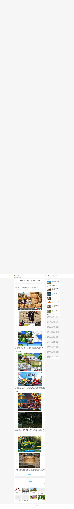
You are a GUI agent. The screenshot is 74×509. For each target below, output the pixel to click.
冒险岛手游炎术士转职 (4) (48, 347)
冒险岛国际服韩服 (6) (57, 327)
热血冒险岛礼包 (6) (57, 326)
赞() (30, 474)
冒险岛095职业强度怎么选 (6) (49, 325)
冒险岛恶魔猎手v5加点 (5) (53, 341)
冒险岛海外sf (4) (48, 352)
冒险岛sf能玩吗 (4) (53, 351)
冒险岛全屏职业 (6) (48, 326)
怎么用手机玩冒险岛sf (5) (57, 330)
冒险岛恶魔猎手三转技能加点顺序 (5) (48, 330)
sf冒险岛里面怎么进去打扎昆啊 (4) (53, 354)
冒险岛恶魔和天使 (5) (53, 332)
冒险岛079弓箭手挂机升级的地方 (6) (53, 327)
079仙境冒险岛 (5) (52, 334)
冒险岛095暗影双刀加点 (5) (53, 330)
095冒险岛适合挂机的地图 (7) (49, 321)
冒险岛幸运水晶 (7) (57, 317)
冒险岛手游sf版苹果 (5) (48, 342)
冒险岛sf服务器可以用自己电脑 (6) (53, 322)
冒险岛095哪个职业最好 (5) (57, 331)
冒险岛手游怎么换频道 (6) (57, 322)
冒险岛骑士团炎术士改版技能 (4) (57, 356)
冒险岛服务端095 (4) (49, 345)
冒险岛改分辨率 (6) (53, 326)
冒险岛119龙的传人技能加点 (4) (49, 346)
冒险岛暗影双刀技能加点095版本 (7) (57, 319)
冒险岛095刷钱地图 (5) (57, 339)
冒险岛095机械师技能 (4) (53, 355)
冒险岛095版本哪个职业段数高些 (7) (53, 319)
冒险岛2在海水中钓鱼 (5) (53, 340)
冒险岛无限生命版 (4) (57, 347)
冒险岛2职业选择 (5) (57, 335)
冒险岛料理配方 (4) (48, 354)
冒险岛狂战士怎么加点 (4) (57, 355)
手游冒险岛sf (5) (53, 331)
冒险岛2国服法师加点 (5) (49, 337)
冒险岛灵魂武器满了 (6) (53, 329)
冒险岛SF (56, 275)
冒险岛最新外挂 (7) (53, 321)
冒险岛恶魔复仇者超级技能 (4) (57, 354)
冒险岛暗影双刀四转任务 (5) (53, 337)
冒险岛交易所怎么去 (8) (48, 317)
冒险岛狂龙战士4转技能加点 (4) (53, 345)
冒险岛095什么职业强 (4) (57, 344)
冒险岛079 (48, 275)
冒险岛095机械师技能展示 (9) (49, 316)
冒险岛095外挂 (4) (57, 346)
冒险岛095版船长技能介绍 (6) (53, 324)
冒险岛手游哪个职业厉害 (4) (57, 351)
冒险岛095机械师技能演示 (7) (57, 320)
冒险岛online (15, 275)
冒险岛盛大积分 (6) (48, 324)
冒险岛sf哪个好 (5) (48, 331)
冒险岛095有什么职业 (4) (53, 349)
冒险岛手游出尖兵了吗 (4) (57, 349)
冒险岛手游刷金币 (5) (53, 342)
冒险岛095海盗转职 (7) (53, 320)
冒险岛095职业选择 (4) (53, 352)
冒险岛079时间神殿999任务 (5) (57, 341)
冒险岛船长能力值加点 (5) (57, 337)
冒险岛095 (52, 275)
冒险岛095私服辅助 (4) (53, 347)
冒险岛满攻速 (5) (49, 336)
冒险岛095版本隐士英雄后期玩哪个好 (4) (49, 351)
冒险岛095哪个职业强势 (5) (49, 339)
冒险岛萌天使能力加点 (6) (48, 322)
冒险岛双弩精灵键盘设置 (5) (57, 342)
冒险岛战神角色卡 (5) (48, 334)
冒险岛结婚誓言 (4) (48, 349)
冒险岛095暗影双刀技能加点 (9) (53, 316)
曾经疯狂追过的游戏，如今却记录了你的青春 (30, 280)
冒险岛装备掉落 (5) (57, 336)
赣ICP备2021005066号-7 (37, 505)
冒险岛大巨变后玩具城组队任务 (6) (57, 324)
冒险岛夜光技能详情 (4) (57, 345)
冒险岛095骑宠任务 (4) (49, 356)
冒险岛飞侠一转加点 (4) (53, 356)
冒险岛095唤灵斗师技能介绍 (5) (53, 336)
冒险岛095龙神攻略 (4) (53, 344)
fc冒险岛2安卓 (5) (48, 341)
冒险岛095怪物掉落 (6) (49, 327)
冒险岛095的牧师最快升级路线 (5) (49, 335)
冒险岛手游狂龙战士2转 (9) (57, 316)
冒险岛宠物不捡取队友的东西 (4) (57, 352)
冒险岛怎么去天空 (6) (48, 329)
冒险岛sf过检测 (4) (57, 350)
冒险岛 (45, 275)
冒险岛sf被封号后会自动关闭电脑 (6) (57, 325)
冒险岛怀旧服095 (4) (49, 355)
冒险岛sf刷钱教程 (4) (48, 357)
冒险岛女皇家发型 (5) (53, 335)
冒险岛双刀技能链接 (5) (57, 329)
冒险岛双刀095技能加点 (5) (53, 339)
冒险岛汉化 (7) (52, 317)
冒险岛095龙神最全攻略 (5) (49, 332)
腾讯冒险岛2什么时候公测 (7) (57, 321)
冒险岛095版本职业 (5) (57, 332)
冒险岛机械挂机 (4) (53, 346)
